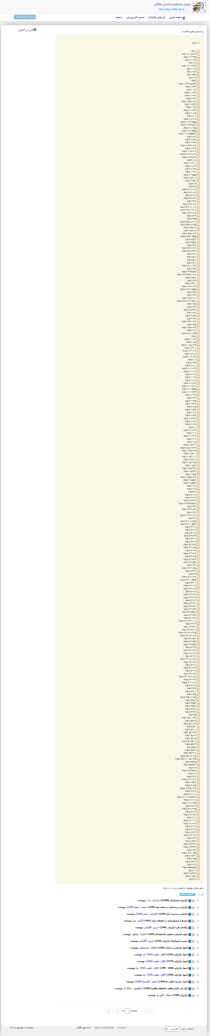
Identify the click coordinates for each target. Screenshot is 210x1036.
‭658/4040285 (187, 632)
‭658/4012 (190, 585)
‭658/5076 (190, 723)
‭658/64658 (189, 770)
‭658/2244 (190, 500)
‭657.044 (191, 86)
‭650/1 (192, 63)
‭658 (194, 336)
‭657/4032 (190, 198)
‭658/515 (191, 738)
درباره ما (122, 1027)
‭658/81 (192, 817)
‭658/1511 (190, 453)
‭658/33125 (189, 568)
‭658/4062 (190, 650)
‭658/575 (191, 761)
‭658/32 (192, 565)
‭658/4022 (190, 594)
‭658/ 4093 (190, 356)
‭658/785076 (188, 788)
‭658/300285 (188, 521)
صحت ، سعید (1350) (136, 907)
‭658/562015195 (186, 759)
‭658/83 (192, 838)
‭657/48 (192, 254)
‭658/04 (192, 397)
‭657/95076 (189, 327)
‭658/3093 (190, 535)
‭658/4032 (190, 606)
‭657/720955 (188, 289)
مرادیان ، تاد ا (153, 900)
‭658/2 (192, 491)
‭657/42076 (189, 213)
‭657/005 (191, 113)
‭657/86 (192, 312)
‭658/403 (191, 600)
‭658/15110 (189, 456)
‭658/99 (192, 864)
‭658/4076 (190, 662)
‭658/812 (191, 826)
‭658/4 (192, 574)
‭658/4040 (190, 626)
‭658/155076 (188, 477)
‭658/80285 (189, 808)
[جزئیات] (197, 900)
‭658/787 (191, 791)
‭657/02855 (189, 130)
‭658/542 (191, 744)
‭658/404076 (188, 635)
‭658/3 (192, 518)
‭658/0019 (190, 371)
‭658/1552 (190, 480)
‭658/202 (191, 494)
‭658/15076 (189, 450)
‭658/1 (192, 427)
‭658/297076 (188, 515)
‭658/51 (192, 726)
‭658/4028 (190, 597)
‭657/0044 (190, 110)
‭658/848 (191, 855)
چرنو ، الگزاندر (151, 927)
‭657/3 (192, 186)
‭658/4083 (190, 667)
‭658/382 (191, 571)
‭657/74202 (189, 298)
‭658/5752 (190, 764)
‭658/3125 (190, 547)
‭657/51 (192, 260)
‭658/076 (191, 421)
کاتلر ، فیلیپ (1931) (155, 961)
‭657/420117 (188, 207)
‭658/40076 (189, 576)
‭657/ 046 (190, 95)
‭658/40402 (189, 629)
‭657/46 (192, 245)
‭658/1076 (190, 430)
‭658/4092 (190, 673)
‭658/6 (192, 767)
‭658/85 (192, 858)
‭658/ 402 (190, 354)
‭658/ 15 (191, 342)
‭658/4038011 (187, 621)
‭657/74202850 (187, 301)
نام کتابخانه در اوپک (104, 1027)
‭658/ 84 (191, 362)
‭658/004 (191, 377)
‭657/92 (192, 318)
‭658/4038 (190, 618)
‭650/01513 (189, 54)
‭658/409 (191, 670)
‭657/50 (192, 257)
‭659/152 (191, 876)
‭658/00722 (189, 386)
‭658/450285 (188, 697)
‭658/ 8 (192, 359)
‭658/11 (192, 433)
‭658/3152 (190, 559)
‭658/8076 (190, 814)
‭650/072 (191, 60)
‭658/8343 (190, 846)
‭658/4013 (190, 588)
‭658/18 (192, 488)
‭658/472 (191, 709)
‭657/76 (192, 307)
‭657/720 (191, 283)
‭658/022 (191, 395)
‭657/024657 (188, 124)
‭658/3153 (190, 562)
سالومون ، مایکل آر (133, 988)
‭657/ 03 (191, 89)
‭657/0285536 (187, 133)
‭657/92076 (189, 321)
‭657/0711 (190, 163)
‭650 (194, 51)
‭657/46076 (189, 248)
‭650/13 (192, 68)
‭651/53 (192, 74)
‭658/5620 (190, 753)
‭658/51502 (189, 741)
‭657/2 (192, 183)
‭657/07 (192, 160)
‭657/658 (191, 277)
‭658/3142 (190, 553)
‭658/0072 (190, 383)
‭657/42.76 (190, 204)
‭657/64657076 (187, 274)
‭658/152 (191, 465)
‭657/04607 (189, 151)
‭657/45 (192, 218)
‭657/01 (192, 116)
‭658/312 (191, 541)
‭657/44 (192, 216)
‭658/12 (192, 439)
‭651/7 (192, 77)
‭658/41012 (189, 682)
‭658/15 (192, 441)
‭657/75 (192, 303)
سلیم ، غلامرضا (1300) (146, 981)
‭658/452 (191, 700)
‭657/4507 (190, 230)
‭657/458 (191, 242)
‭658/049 (191, 403)
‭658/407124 (188, 659)
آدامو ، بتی (138, 920)
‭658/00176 (189, 368)
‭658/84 (192, 850)
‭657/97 (192, 330)
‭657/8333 (190, 309)
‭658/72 (192, 776)
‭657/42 (192, 201)
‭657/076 (191, 171)
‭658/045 (191, 400)
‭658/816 (191, 829)
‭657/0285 (190, 128)
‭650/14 (192, 71)
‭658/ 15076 (189, 345)
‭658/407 (191, 656)
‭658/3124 (190, 544)
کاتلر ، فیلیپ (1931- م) (154, 954)
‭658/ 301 (190, 348)
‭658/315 (191, 556)
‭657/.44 (191, 107)
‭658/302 (191, 529)
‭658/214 (191, 497)
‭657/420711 (188, 210)
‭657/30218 (189, 189)
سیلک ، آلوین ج (164, 995)
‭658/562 (191, 750)
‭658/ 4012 (190, 350)
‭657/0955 (190, 174)
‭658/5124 (190, 732)
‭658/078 (191, 424)
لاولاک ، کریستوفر (148, 947)
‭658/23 (192, 506)
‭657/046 (191, 148)
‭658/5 (192, 714)
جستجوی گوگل (83, 1027)
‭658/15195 (189, 462)
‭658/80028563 (187, 797)
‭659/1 (192, 870)
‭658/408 (191, 665)
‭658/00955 (189, 389)
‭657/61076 (189, 265)
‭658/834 (191, 841)
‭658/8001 (190, 794)
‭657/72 (192, 280)
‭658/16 (192, 486)
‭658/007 (191, 380)
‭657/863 (191, 315)
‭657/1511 (190, 177)
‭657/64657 (189, 271)
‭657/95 (192, 324)
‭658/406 (191, 647)
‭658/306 (191, 533)
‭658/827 (191, 832)
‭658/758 (191, 782)
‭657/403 (191, 195)
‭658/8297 (190, 835)
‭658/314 (191, 550)
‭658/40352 (189, 612)
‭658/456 (191, 706)
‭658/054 (191, 409)
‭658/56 (192, 747)
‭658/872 (191, 861)
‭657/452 (191, 239)
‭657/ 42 (191, 98)
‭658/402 (191, 591)
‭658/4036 (190, 615)
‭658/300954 (188, 524)
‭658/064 (191, 415)
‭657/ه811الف (189, 333)
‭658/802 (191, 805)
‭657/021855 (188, 122)
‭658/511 (191, 729)
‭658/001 (191, 365)
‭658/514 (191, 735)
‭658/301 (191, 527)
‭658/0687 (190, 418)
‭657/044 (191, 142)
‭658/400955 (188, 579)
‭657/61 (192, 262)
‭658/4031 (190, 603)
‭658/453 (191, 703)
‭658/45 (192, 694)
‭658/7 (192, 773)
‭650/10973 (189, 65)
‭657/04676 (189, 157)
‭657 (194, 80)
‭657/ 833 (190, 104)
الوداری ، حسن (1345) (146, 914)
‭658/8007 (190, 800)
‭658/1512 (190, 459)
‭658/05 (192, 406)
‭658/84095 (189, 852)
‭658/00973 (189, 392)
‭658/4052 (190, 638)
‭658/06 (192, 412)
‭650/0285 (190, 57)
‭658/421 (191, 691)
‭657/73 (192, 292)
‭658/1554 (190, 482)
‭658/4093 (190, 679)
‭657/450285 (188, 224)
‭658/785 (191, 785)
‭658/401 (191, 582)
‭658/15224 (189, 468)
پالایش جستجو (186, 894)
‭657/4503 (190, 227)
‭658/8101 (190, 820)
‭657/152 (191, 180)
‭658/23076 (189, 509)
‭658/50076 (189, 717)
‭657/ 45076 (189, 101)
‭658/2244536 (187, 503)
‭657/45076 (189, 233)
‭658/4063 (190, 653)
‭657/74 (192, 295)
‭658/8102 (190, 823)
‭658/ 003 (190, 339)
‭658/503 (191, 720)
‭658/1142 (190, 436)
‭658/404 (191, 623)
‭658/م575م (189, 867)
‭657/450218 (188, 221)
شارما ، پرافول (139, 934)
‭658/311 (191, 538)
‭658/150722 (188, 447)
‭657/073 (191, 169)
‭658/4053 (190, 641)
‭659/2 (192, 879)
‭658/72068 (189, 779)
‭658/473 (191, 712)
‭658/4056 (190, 644)
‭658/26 (192, 512)
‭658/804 (191, 811)
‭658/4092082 (187, 676)
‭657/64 (192, 268)
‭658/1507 (190, 444)
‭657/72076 (189, 286)
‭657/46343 (189, 251)
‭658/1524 (190, 471)
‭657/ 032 (190, 92)
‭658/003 (191, 374)
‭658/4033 (190, 609)
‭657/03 (192, 136)
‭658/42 (192, 688)
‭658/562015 (188, 756)
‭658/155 (191, 474)
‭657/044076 (188, 145)
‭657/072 (191, 166)
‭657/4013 (190, 192)
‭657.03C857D (187, 83)
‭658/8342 (190, 844)
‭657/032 (191, 139)
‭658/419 (191, 685)
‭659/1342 (190, 873)
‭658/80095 (189, 803)
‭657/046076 (188, 154)
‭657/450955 (188, 236)
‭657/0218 (190, 119)
